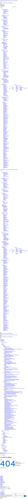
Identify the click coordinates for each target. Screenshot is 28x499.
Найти (1, 498)
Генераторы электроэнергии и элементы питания (11, 395)
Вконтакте (4, 455)
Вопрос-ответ (2, 484)
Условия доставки (2, 481)
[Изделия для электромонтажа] (5, 29)
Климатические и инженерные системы (10, 387)
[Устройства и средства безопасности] (5, 83)
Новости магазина (3, 487)
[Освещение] (5, 38)
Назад (5, 350)
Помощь (1, 480)
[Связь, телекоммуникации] (5, 70)
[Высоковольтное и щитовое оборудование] (5, 14)
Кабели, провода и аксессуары (8, 358)
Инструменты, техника (7, 354)
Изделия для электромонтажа (8, 361)
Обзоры (1, 485)
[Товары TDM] (5, 101)
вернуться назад (18, 465)
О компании (1, 476)
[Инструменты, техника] (5, 19)
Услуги (4, 432)
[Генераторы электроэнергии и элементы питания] (5, 96)
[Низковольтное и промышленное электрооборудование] (5, 41)
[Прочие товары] (5, 231)
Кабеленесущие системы (8, 347)
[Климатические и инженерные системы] (5, 240)
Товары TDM (6, 398)
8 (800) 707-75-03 (2, 4)
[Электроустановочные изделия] (5, 49)
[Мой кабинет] (0, 332)
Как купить (4, 435)
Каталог (4, 345)
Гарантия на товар (2, 482)
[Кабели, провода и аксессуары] (5, 25)
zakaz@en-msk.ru (2, 494)
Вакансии (1, 478)
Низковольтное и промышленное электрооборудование (11, 369)
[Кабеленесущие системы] (5, 8)
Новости (1, 477)
